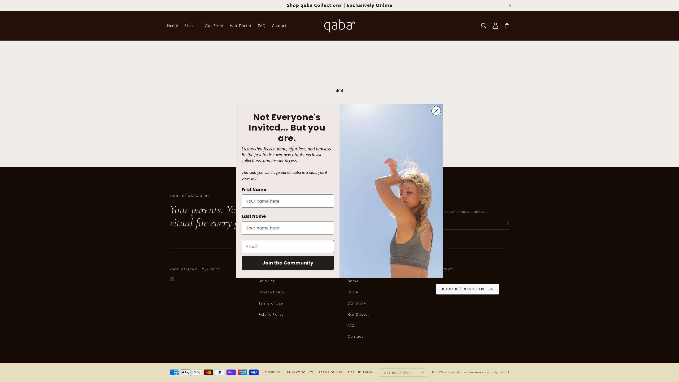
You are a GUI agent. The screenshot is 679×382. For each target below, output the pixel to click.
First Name (254, 189)
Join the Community (287, 262)
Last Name (254, 216)
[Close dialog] (436, 110)
